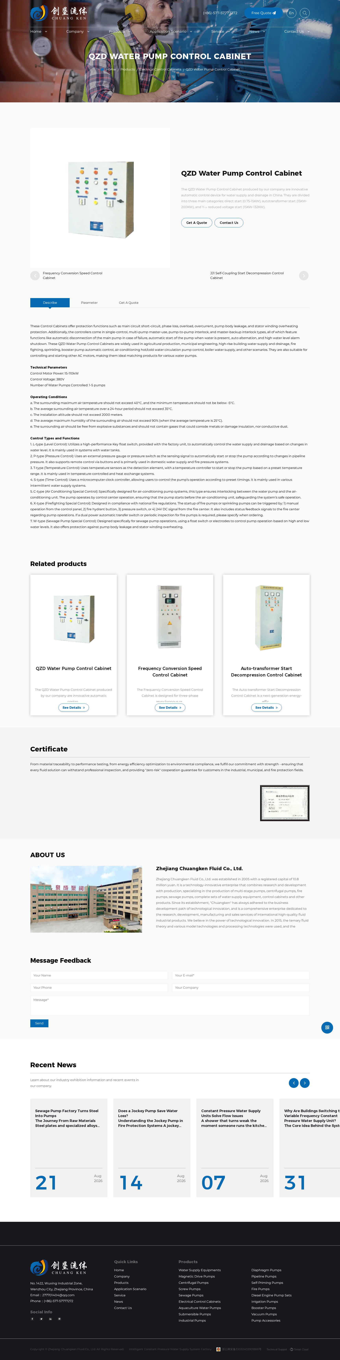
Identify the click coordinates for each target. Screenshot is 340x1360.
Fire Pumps (260, 1289)
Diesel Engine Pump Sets (271, 1295)
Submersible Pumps (195, 1314)
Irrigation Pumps (264, 1301)
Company (75, 31)
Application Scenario (168, 31)
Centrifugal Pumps (194, 1283)
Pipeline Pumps (263, 1276)
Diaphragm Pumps (266, 1270)
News (254, 31)
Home (35, 31)
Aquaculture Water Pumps (200, 1308)
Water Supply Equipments (200, 1270)
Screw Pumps (189, 1289)
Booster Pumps (263, 1308)
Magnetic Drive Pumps (197, 1276)
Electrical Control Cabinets (160, 69)
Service (217, 31)
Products (117, 31)
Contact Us (294, 31)
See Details (74, 708)
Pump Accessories (265, 1320)
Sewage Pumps (191, 1295)
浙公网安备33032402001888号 (241, 1349)
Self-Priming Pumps (267, 1283)
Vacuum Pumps (264, 1314)
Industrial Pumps (192, 1320)
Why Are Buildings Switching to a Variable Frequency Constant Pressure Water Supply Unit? (232, 1116)
